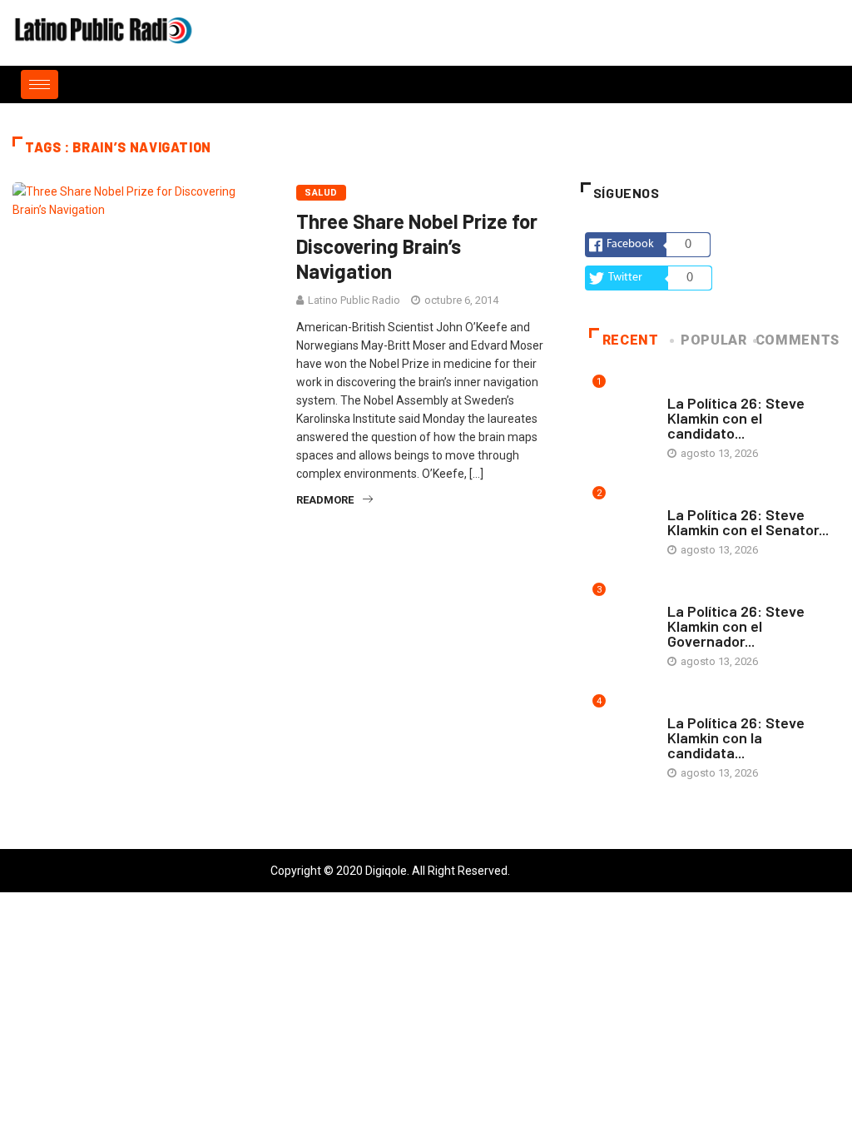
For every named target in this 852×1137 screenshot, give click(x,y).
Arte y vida (696, 386)
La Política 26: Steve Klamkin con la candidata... (736, 737)
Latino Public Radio (354, 300)
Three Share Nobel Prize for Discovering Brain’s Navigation (416, 246)
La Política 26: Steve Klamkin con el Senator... (748, 522)
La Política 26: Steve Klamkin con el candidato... (736, 418)
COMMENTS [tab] (797, 340)
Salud (321, 192)
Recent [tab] (630, 340)
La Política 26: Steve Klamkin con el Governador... (736, 626)
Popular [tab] (713, 340)
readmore (325, 500)
